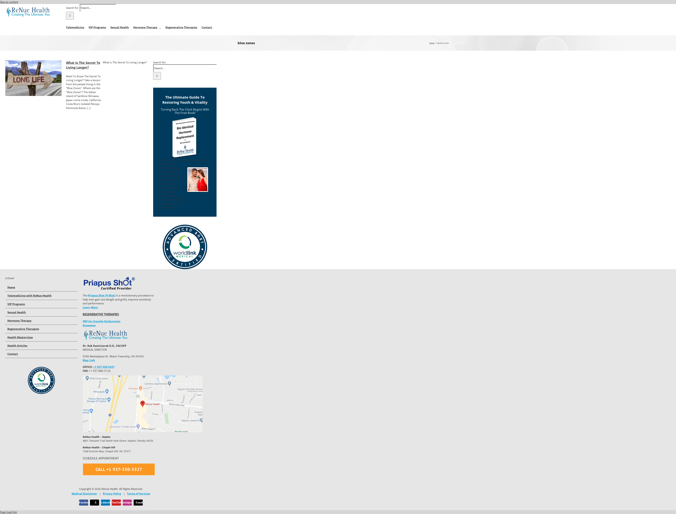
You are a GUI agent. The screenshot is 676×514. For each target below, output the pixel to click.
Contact (12, 354)
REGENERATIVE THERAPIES (101, 314)
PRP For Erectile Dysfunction (101, 321)
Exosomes (89, 325)
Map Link (89, 360)
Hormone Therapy (19, 320)
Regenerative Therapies (23, 329)
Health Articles (17, 345)
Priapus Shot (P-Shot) (101, 295)
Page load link (8, 512)
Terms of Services (138, 493)
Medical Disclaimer (84, 493)
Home (11, 287)
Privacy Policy (112, 493)
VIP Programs (16, 304)
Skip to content (9, 2)
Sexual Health (16, 312)
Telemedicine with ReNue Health (29, 295)
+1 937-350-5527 (104, 367)
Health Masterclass (20, 337)
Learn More (90, 307)
